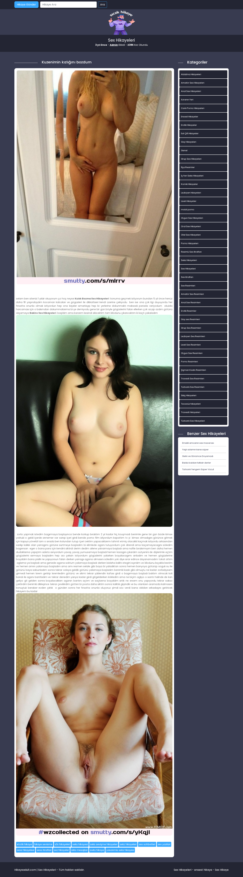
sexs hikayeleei (25, 850)
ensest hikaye (203, 870)
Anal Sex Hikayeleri (191, 91)
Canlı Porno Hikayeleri (192, 108)
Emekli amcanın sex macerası (198, 443)
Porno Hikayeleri (189, 243)
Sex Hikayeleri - (184, 870)
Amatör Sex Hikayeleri (192, 82)
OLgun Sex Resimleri (191, 353)
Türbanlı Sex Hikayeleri (193, 420)
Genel (184, 150)
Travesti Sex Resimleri (192, 378)
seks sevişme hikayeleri (104, 844)
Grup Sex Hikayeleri (191, 158)
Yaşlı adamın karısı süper (195, 449)
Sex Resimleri (188, 285)
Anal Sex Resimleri (191, 302)
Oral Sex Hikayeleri (191, 226)
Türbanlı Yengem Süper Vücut (198, 469)
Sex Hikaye (222, 870)
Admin (114, 45)
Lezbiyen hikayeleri (191, 192)
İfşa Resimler (188, 167)
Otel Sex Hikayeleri (191, 234)
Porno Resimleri (189, 361)
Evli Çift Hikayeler (190, 133)
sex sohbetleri (147, 844)
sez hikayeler (61, 850)
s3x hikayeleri (62, 844)
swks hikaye (97, 850)
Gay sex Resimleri (190, 319)
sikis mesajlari (79, 850)
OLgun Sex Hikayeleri (192, 218)
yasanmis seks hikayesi (120, 850)
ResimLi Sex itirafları (191, 251)
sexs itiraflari (44, 850)
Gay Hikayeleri (188, 141)
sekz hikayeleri (128, 844)
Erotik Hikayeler (189, 125)
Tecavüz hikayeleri (191, 403)
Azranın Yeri (187, 99)
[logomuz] (121, 23)
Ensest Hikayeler (189, 116)
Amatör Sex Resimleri (192, 294)
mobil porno (187, 209)
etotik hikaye (24, 844)
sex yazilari (164, 844)
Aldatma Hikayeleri (191, 74)
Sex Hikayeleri (188, 268)
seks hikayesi (80, 844)
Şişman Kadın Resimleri (193, 370)
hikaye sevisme (43, 844)
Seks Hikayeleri (189, 260)
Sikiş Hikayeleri (188, 395)
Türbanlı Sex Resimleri (192, 387)
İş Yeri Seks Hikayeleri (192, 175)
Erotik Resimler (188, 311)
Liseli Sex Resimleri (191, 344)
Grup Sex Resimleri (191, 328)
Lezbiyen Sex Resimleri (193, 336)
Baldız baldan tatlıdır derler (196, 462)
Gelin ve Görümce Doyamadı (197, 456)
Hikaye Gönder (26, 4)
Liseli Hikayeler (188, 201)
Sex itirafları (187, 277)
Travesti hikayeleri (190, 412)
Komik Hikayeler (189, 184)
